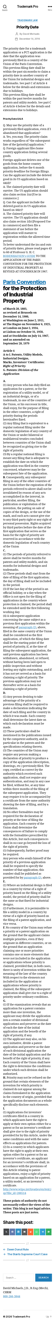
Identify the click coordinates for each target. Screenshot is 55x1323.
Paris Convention (24, 282)
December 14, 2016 (29, 38)
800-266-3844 (11, 1296)
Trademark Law (27, 20)
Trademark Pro (27, 6)
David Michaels (31, 33)
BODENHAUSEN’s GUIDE (19, 256)
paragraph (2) (27, 627)
